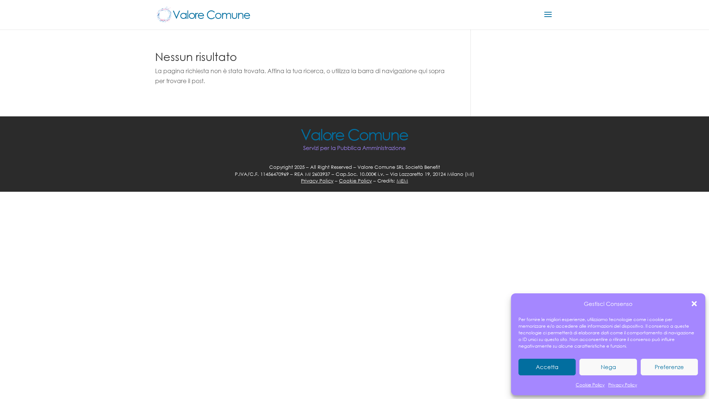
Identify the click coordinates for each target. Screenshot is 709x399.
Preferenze (669, 367)
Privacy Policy (622, 385)
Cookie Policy (590, 385)
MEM (402, 181)
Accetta (547, 367)
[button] (694, 303)
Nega (608, 367)
